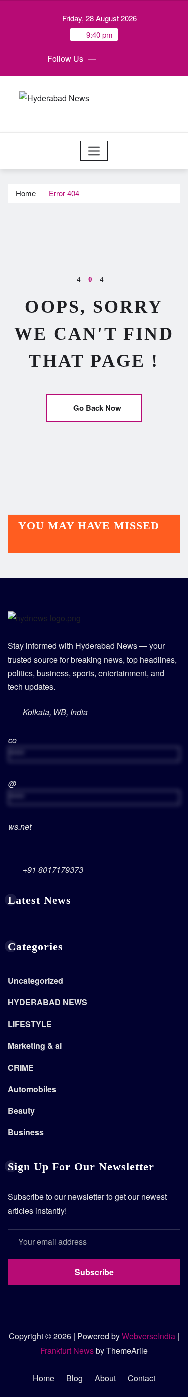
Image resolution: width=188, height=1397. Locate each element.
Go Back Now (97, 407)
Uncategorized (35, 980)
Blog (74, 1378)
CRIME (21, 1067)
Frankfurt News (67, 1350)
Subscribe (94, 1272)
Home (26, 193)
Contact (141, 1378)
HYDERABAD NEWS (47, 1002)
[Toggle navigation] (94, 151)
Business (26, 1132)
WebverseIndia (148, 1336)
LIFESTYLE (30, 1024)
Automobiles (32, 1089)
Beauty (21, 1110)
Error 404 (64, 193)
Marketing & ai (35, 1045)
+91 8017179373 (53, 869)
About (105, 1378)
